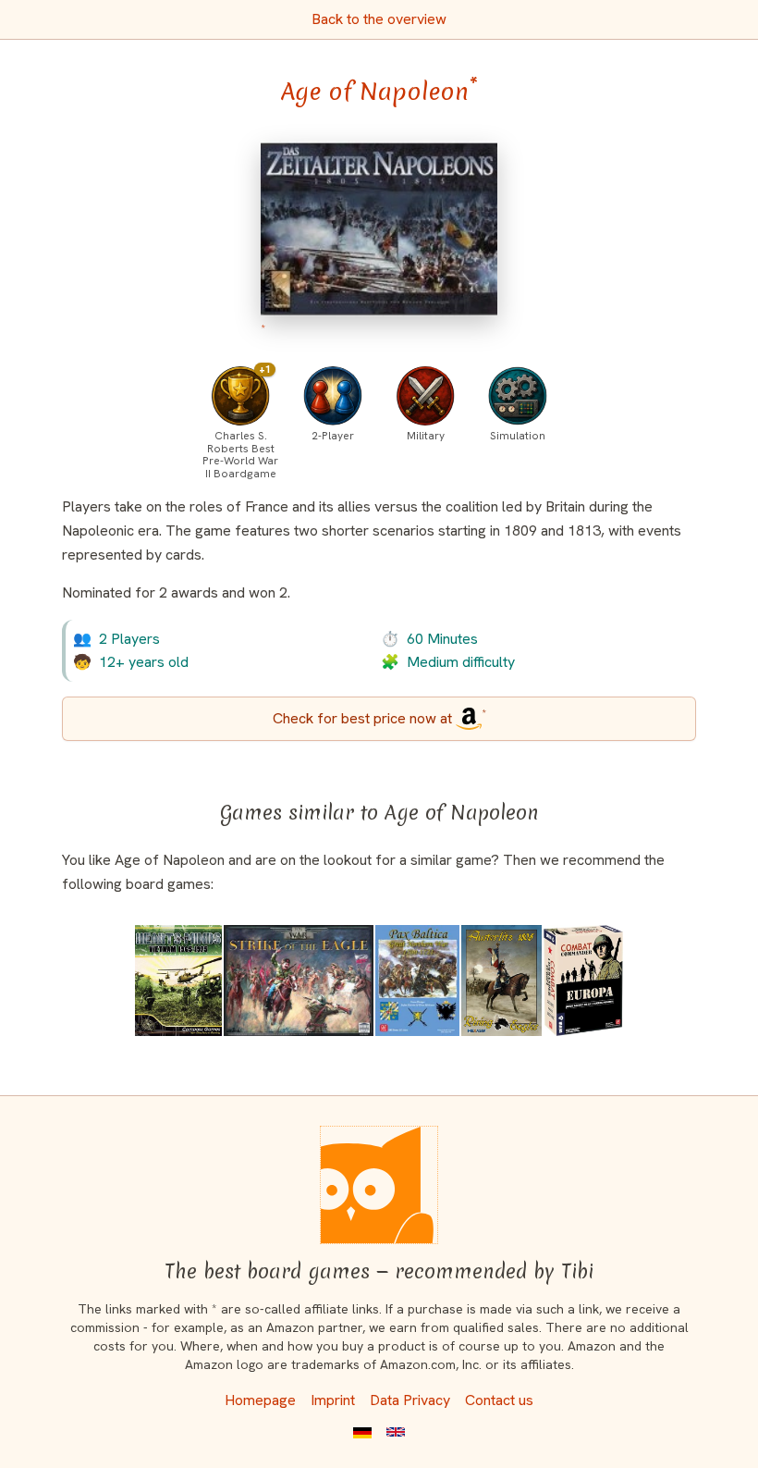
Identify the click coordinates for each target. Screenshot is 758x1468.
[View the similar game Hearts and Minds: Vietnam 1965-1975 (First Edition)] (178, 980)
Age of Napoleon (379, 91)
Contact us (499, 1400)
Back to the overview (379, 19)
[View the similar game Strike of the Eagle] (299, 980)
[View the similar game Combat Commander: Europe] (583, 980)
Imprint (333, 1400)
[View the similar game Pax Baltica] (417, 980)
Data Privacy (410, 1400)
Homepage (260, 1400)
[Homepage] (379, 1185)
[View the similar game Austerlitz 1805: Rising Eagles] (501, 980)
